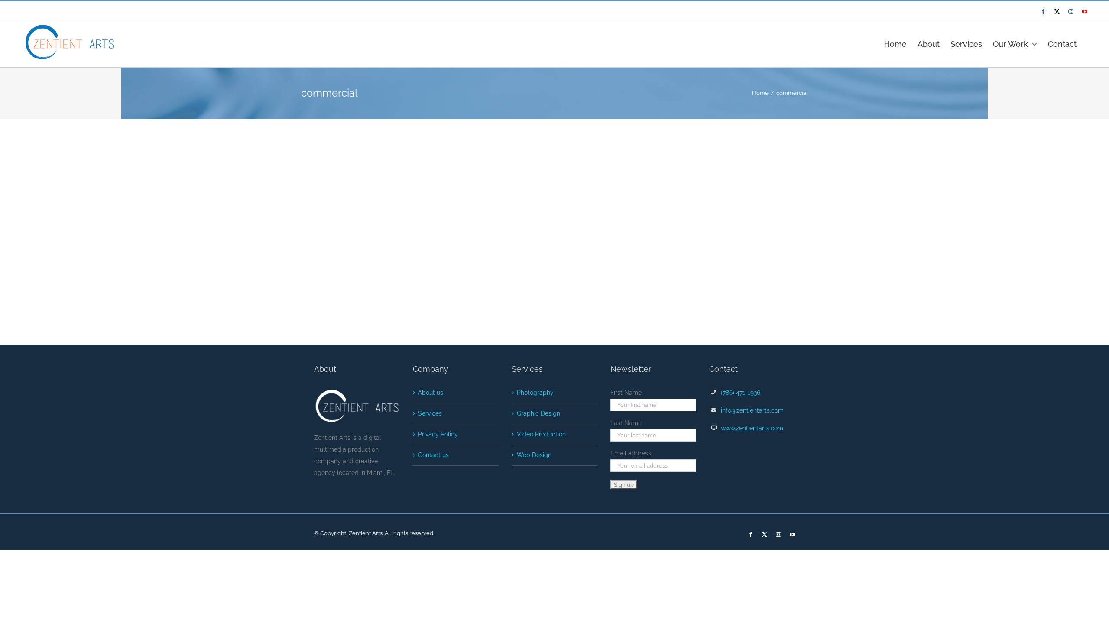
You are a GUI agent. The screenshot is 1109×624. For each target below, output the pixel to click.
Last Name (626, 422)
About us (430, 392)
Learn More (558, 200)
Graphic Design (538, 413)
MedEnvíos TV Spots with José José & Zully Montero (643, 148)
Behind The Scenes (565, 161)
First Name (626, 392)
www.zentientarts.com (752, 428)
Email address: (631, 453)
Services (430, 413)
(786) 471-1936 (740, 392)
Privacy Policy (438, 434)
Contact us (433, 455)
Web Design (534, 455)
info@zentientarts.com (752, 410)
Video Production (541, 434)
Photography (621, 161)
